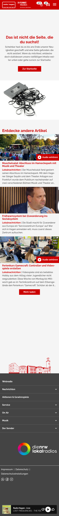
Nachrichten (8, 389)
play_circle (48, 509)
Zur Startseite (29, 68)
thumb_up (53, 509)
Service (6, 405)
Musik (5, 420)
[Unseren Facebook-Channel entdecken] (7, 479)
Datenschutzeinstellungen (14, 473)
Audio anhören (47, 157)
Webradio (7, 381)
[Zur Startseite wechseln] (8, 5)
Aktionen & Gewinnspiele (15, 397)
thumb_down (43, 509)
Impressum (7, 469)
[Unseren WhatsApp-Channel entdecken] (2, 479)
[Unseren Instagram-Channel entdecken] (11, 479)
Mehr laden (29, 292)
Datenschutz (22, 469)
